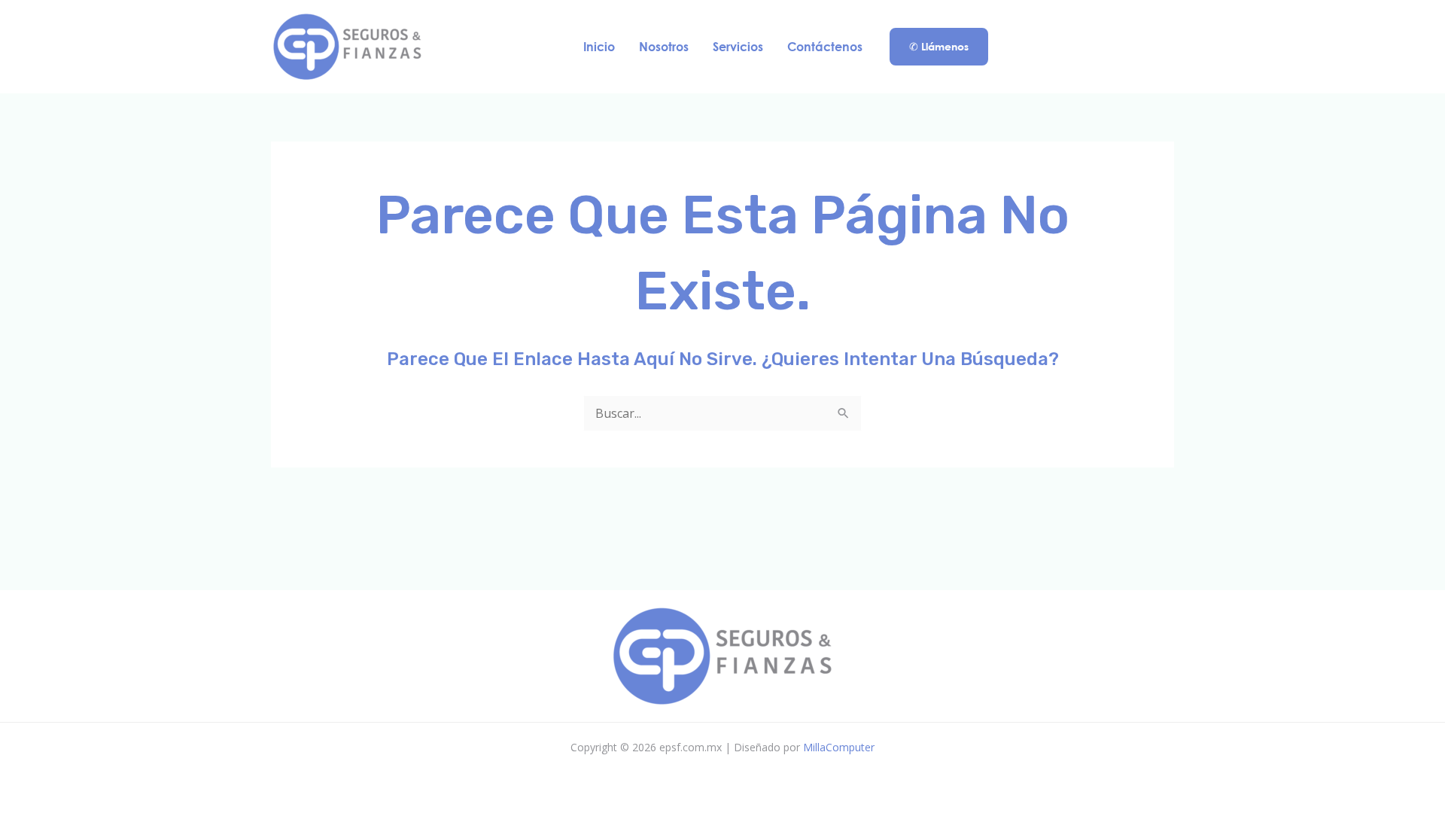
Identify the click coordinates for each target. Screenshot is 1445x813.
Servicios (738, 46)
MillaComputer (839, 747)
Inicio (599, 46)
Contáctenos (824, 46)
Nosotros (664, 46)
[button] (939, 46)
